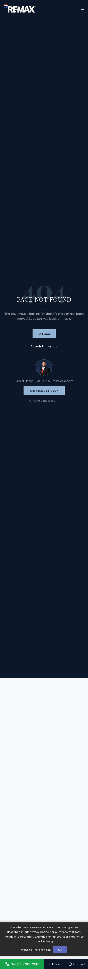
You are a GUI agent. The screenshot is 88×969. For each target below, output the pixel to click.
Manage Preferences (36, 950)
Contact (79, 964)
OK (60, 950)
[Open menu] (82, 8)
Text (57, 964)
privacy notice (39, 932)
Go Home (44, 334)
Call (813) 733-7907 (44, 391)
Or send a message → (44, 400)
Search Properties (44, 346)
